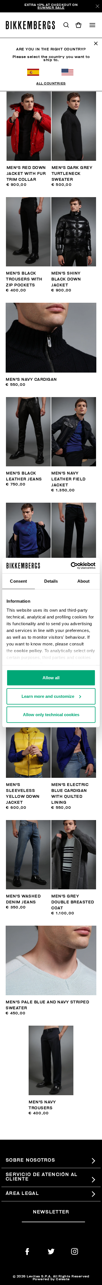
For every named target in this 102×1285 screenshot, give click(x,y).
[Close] (97, 6)
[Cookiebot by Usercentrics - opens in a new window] (71, 565)
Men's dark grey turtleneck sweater (72, 174)
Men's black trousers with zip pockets (24, 279)
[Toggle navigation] (92, 25)
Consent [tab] (18, 581)
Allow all (51, 677)
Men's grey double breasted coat (72, 902)
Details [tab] (51, 581)
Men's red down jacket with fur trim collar (26, 174)
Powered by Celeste (51, 1279)
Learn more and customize (48, 696)
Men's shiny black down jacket (66, 279)
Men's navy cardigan (31, 379)
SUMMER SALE (51, 7)
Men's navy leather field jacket (68, 479)
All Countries (51, 83)
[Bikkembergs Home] (33, 25)
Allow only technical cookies (51, 714)
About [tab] (83, 581)
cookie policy (28, 650)
